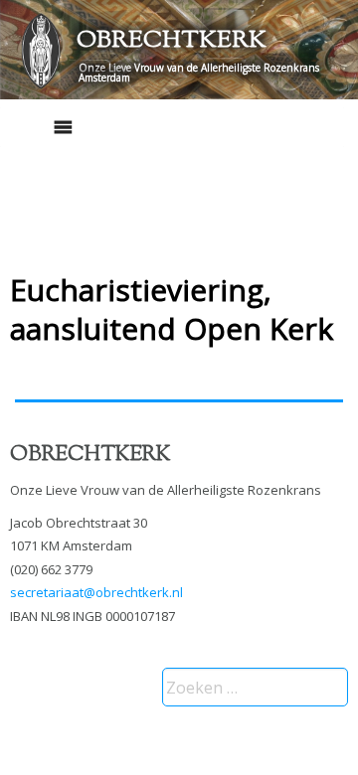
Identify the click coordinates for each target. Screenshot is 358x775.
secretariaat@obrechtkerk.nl (96, 592)
